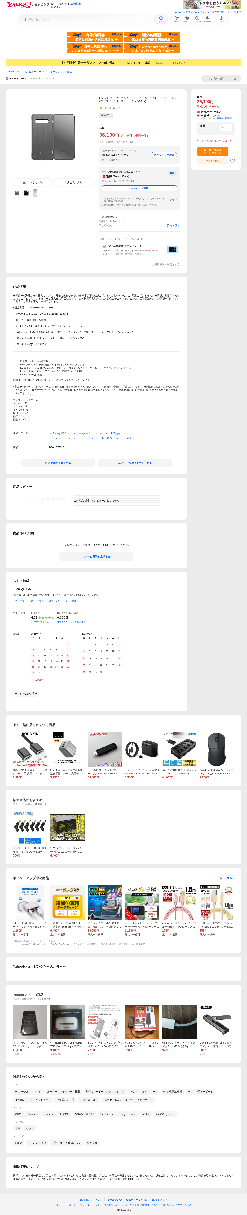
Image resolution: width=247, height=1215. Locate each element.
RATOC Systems (164, 1114)
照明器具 (92, 1142)
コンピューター (32, 71)
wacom (49, 1114)
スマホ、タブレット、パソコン (70, 438)
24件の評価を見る (40, 622)
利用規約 (108, 1205)
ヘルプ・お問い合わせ (162, 1205)
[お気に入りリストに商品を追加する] (232, 161)
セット (30, 1128)
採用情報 (145, 1205)
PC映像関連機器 (172, 1091)
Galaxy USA (13, 71)
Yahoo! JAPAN (183, 12)
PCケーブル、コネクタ (28, 1091)
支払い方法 (18, 601)
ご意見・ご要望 (183, 1205)
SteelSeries (106, 1114)
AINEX (146, 1114)
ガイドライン (121, 1205)
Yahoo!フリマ (159, 1199)
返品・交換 (54, 601)
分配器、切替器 (65, 1099)
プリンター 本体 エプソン (66, 1142)
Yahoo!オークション (137, 1199)
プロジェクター (89, 1099)
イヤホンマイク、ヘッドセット (33, 1099)
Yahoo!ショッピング (91, 1199)
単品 (17, 1128)
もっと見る (225, 878)
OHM (18, 1114)
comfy (122, 1114)
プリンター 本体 (37, 1142)
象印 (133, 1114)
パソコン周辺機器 (102, 438)
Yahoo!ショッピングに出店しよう (213, 12)
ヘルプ (237, 12)
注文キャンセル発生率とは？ (71, 622)
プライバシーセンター (91, 1205)
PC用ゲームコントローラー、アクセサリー (127, 1099)
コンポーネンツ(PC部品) (59, 71)
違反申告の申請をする (167, 264)
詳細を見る (173, 225)
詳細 (172, 200)
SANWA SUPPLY (84, 1114)
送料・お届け (36, 601)
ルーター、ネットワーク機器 (63, 1091)
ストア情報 (71, 601)
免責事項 (134, 1205)
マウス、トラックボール (143, 1091)
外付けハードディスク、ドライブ (105, 1091)
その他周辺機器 (125, 438)
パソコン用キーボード (200, 1091)
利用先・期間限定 (127, 181)
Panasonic (33, 1114)
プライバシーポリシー (67, 1205)
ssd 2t (18, 1142)
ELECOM (64, 1114)
